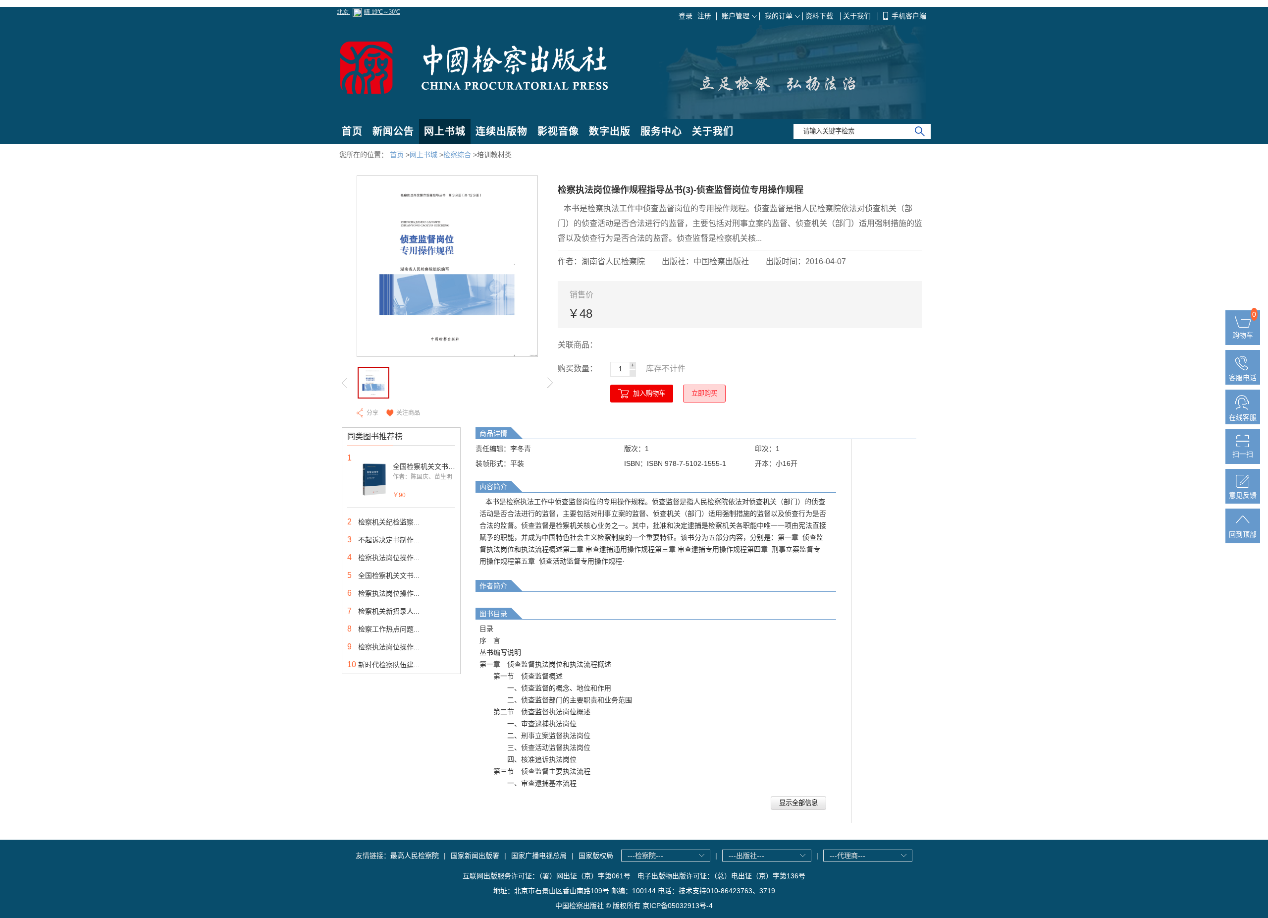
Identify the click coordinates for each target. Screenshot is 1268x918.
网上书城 (445, 131)
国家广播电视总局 (539, 856)
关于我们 (858, 16)
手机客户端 (909, 16)
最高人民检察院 (414, 856)
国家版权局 (596, 856)
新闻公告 (393, 131)
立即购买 (704, 393)
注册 (704, 16)
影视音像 (558, 131)
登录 (685, 16)
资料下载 (820, 16)
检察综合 (457, 155)
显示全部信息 (798, 802)
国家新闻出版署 (475, 856)
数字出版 (610, 131)
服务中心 (661, 131)
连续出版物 (502, 131)
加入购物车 (649, 393)
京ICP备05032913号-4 (677, 906)
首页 (352, 131)
